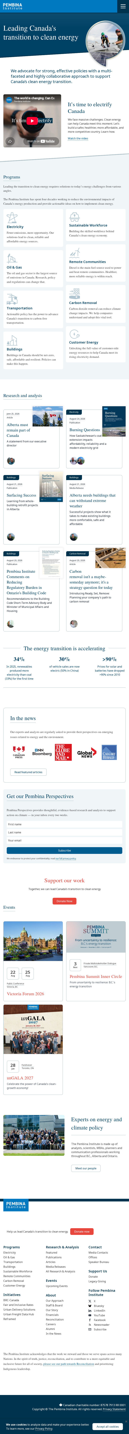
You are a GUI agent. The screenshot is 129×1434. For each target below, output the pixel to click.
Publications (54, 1257)
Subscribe (100, 1329)
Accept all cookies (108, 1426)
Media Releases (56, 1267)
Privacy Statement (114, 1409)
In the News (53, 1333)
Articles (50, 1262)
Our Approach (54, 1301)
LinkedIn (99, 1310)
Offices (93, 1257)
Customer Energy (14, 1285)
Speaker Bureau (99, 1262)
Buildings (9, 1267)
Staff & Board (54, 1305)
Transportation (13, 1262)
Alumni (50, 1329)
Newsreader (102, 1324)
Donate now (82, 1231)
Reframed (9, 1319)
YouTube (99, 1315)
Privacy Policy (43, 1428)
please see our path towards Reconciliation (68, 1364)
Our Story (52, 1310)
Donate (93, 1276)
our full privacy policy (66, 858)
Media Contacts (98, 1252)
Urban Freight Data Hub (18, 1314)
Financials (52, 1315)
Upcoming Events (57, 1286)
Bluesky (99, 1306)
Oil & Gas (9, 1257)
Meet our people (85, 1168)
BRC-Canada (11, 1300)
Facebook (100, 1320)
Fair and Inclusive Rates (18, 1305)
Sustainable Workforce (17, 1271)
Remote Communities (16, 1276)
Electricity (9, 1252)
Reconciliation (55, 1319)
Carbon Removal (13, 1281)
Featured (51, 1252)
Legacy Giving (97, 1281)
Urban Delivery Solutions (19, 1309)
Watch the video (78, 138)
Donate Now (64, 901)
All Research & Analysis (60, 1271)
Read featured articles (28, 772)
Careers (51, 1324)
